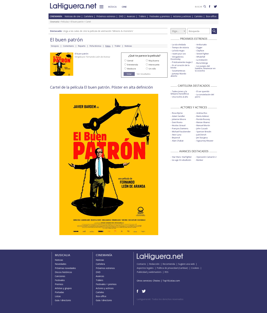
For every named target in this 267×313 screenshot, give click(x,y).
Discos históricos (63, 272)
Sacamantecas (178, 70)
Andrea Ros (201, 113)
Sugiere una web (186, 263)
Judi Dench (201, 134)
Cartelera (88, 16)
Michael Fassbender (181, 131)
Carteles (198, 16)
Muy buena (154, 60)
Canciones (60, 276)
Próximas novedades (65, 268)
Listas (58, 296)
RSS (166, 271)
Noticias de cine (73, 16)
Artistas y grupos (63, 288)
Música (112, 6)
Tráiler (118, 46)
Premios (59, 284)
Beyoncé (176, 137)
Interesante (154, 64)
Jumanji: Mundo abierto (178, 74)
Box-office (211, 16)
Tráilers (142, 16)
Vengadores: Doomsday (177, 57)
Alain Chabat (177, 140)
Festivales (60, 280)
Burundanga (202, 63)
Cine (124, 6)
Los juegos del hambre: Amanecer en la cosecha (205, 68)
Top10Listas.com (171, 280)
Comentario (68, 46)
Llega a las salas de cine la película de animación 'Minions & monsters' (98, 31)
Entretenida (132, 64)
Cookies (195, 267)
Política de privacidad (167, 267)
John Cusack (202, 128)
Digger (199, 47)
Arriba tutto (201, 44)
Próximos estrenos (105, 16)
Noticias (128, 46)
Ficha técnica (95, 46)
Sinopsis (55, 46)
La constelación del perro (204, 95)
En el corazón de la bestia (180, 66)
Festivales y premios (159, 16)
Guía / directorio (63, 300)
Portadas (59, 292)
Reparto (81, 46)
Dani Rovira (177, 122)
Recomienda (169, 263)
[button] (101, 6)
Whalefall (200, 56)
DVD (121, 16)
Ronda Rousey (203, 119)
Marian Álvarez (203, 122)
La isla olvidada (179, 44)
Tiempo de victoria (180, 47)
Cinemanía (54, 21)
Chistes (156, 280)
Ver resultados (143, 74)
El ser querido (202, 91)
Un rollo (152, 68)
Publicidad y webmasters (149, 271)
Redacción (154, 263)
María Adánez (202, 116)
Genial (130, 60)
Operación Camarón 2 (206, 156)
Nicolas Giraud (178, 125)
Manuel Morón (203, 125)
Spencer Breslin (203, 131)
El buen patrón (77, 21)
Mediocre (131, 68)
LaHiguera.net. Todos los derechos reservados (160, 299)
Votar (129, 73)
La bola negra (178, 50)
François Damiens (180, 128)
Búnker (199, 160)
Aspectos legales (145, 267)
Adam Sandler (178, 116)
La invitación (202, 59)
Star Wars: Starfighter (182, 156)
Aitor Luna (176, 134)
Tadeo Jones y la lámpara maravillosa (180, 92)
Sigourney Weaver (204, 140)
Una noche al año (180, 96)
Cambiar (183, 267)
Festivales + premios (106, 284)
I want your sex (179, 53)
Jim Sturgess (202, 137)
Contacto (141, 263)
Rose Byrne (177, 113)
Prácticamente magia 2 (182, 62)
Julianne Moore (179, 119)
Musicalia (62, 255)
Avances (131, 16)
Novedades (60, 263)
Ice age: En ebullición (181, 160)
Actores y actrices (182, 16)
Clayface (200, 50)
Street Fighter (202, 53)
